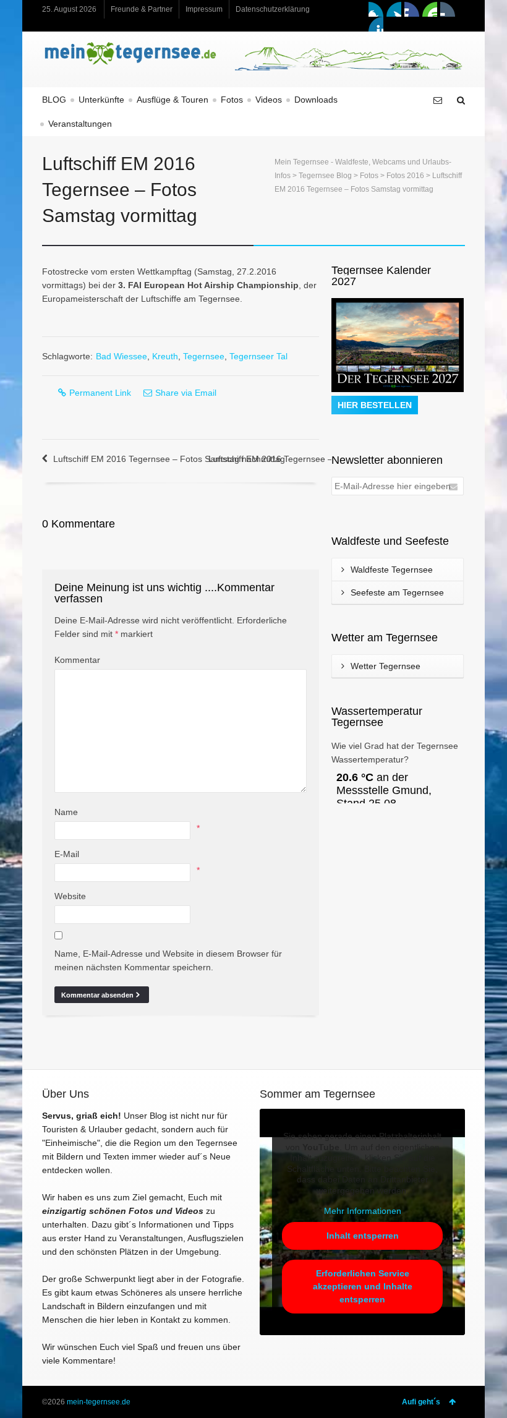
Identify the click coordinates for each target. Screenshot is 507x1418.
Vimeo (411, 9)
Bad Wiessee (121, 356)
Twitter (393, 9)
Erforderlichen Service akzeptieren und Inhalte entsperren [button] (362, 1286)
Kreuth (165, 356)
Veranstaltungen (80, 124)
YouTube (429, 9)
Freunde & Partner (142, 9)
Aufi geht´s (421, 1402)
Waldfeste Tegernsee (392, 569)
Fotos (232, 100)
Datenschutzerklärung (273, 9)
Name (66, 812)
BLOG (54, 100)
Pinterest (376, 24)
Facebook (376, 9)
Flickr (447, 9)
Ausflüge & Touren (172, 100)
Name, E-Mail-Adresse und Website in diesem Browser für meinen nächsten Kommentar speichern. (168, 960)
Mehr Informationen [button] (362, 1211)
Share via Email (185, 393)
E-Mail (66, 854)
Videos (268, 100)
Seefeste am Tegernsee (397, 592)
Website (70, 896)
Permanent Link (100, 393)
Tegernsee (203, 356)
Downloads (316, 100)
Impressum (204, 9)
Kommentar (77, 660)
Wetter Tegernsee (385, 666)
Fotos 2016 (405, 175)
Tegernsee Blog (325, 175)
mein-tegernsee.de (98, 1402)
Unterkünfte (101, 100)
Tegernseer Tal (258, 356)
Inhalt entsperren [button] (362, 1236)
